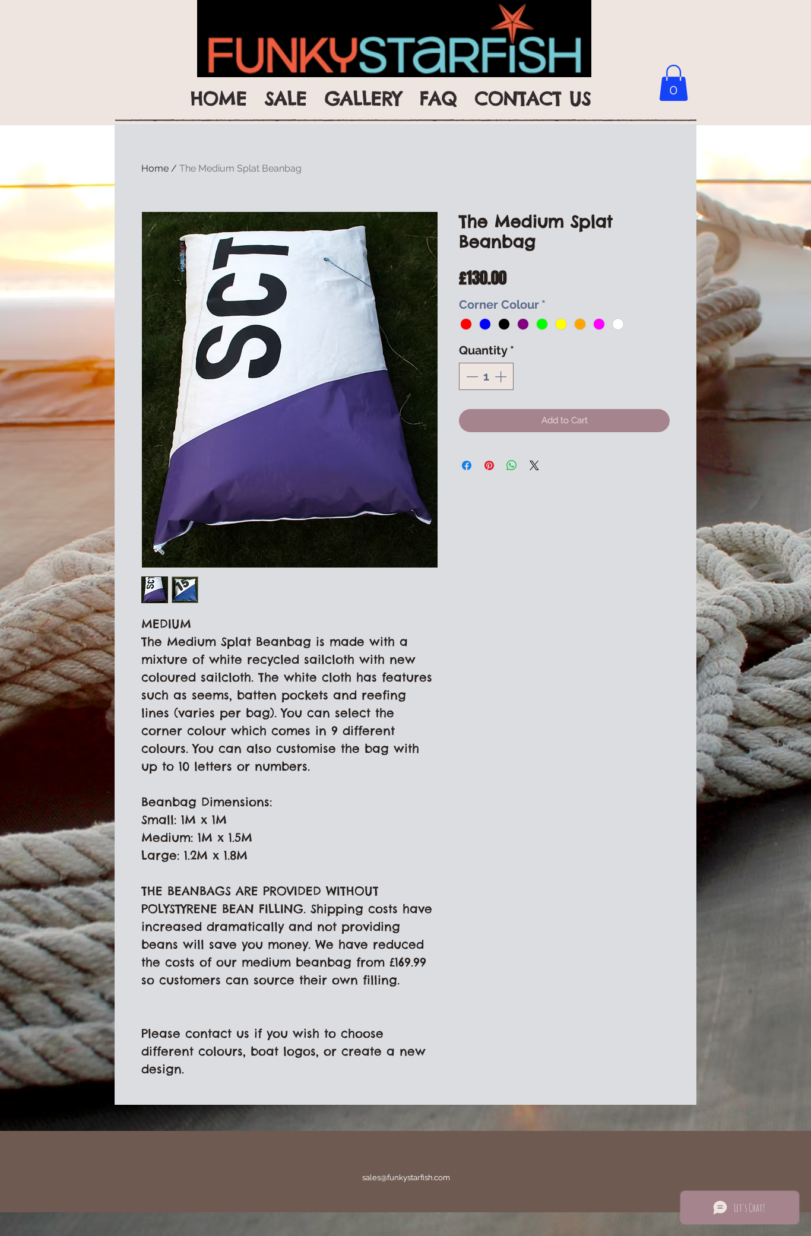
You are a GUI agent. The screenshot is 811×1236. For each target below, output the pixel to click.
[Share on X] (534, 465)
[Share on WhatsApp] (512, 465)
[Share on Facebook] (467, 465)
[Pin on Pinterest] (489, 465)
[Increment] (502, 376)
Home (155, 168)
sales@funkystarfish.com (406, 1177)
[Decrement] (471, 376)
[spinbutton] (486, 376)
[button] (673, 83)
